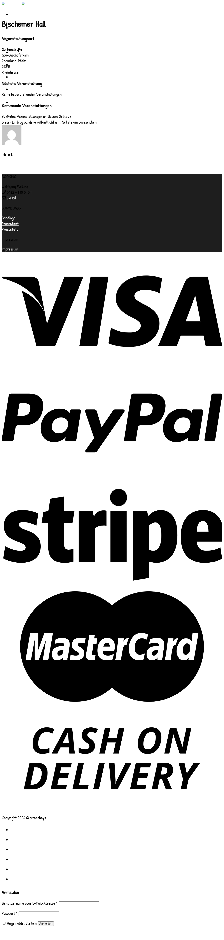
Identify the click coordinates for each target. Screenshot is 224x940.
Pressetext (10, 223)
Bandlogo (8, 218)
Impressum (10, 249)
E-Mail (11, 198)
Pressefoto (10, 229)
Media (17, 849)
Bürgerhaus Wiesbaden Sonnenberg (28, 165)
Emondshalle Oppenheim (20, 171)
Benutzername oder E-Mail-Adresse (30, 903)
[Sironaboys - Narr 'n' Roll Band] (22, 4)
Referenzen (25, 64)
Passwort (10, 913)
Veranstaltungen (31, 77)
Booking (20, 89)
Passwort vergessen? (17, 933)
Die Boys (21, 839)
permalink (105, 122)
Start (18, 829)
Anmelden (45, 923)
